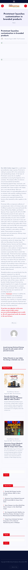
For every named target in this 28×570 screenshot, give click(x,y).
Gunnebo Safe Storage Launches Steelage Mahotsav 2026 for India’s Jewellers (12, 493)
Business (7, 38)
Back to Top (14, 567)
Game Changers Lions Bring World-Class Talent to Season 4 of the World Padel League (13, 507)
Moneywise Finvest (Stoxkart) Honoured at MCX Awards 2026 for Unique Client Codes (13, 500)
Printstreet (9, 293)
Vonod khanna (10, 391)
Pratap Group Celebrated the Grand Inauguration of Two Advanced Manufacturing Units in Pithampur (13, 521)
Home (14, 22)
